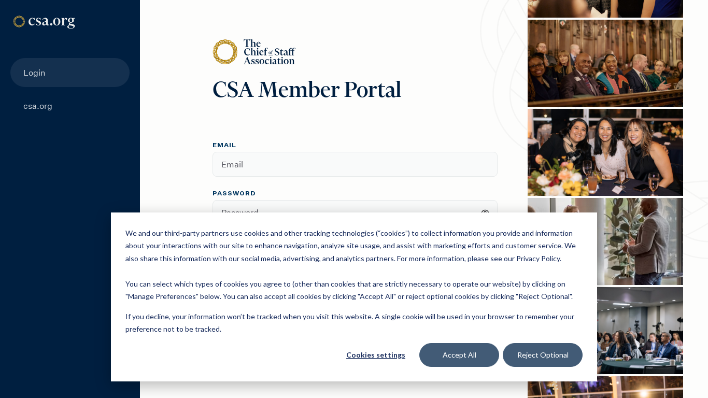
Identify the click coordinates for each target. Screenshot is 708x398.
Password (234, 194)
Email (224, 146)
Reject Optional (543, 354)
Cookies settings (375, 354)
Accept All (459, 354)
